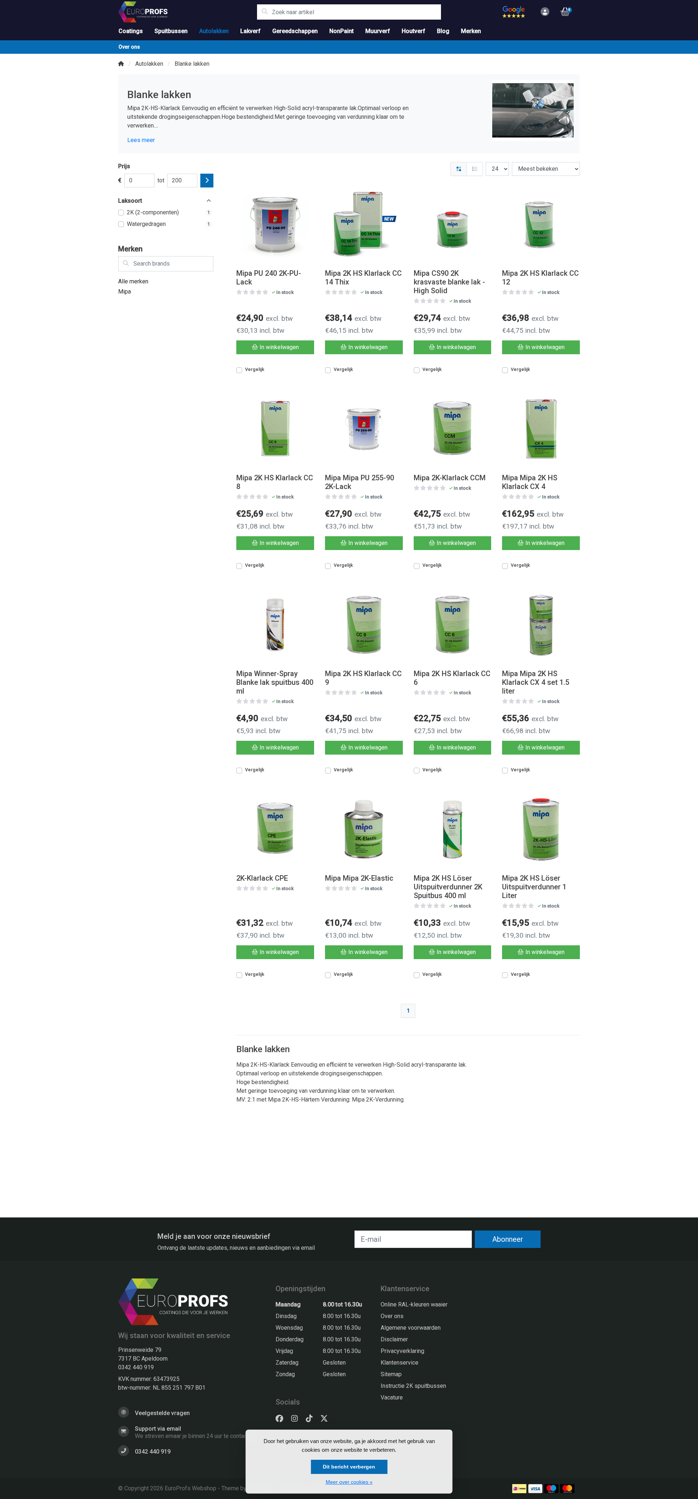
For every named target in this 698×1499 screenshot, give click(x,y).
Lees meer (141, 140)
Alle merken (133, 281)
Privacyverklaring (402, 1351)
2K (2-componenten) (168, 212)
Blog (443, 31)
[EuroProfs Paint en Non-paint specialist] (187, 12)
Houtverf (413, 31)
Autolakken (214, 31)
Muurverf (377, 31)
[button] (544, 12)
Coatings (131, 31)
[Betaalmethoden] (519, 1488)
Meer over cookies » (349, 1482)
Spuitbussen (171, 31)
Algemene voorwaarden (411, 1327)
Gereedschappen (295, 31)
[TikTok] (312, 1419)
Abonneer (507, 1239)
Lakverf (250, 31)
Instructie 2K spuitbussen (413, 1385)
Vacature (392, 1397)
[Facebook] (282, 1419)
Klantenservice (399, 1362)
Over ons (129, 47)
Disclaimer (394, 1339)
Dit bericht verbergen (349, 1467)
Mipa (124, 291)
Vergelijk (254, 369)
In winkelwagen (279, 347)
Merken (471, 31)
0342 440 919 (136, 1367)
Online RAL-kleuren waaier (414, 1304)
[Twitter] (327, 1419)
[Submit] (206, 180)
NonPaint (341, 31)
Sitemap (391, 1374)
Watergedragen (168, 224)
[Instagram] (297, 1419)
